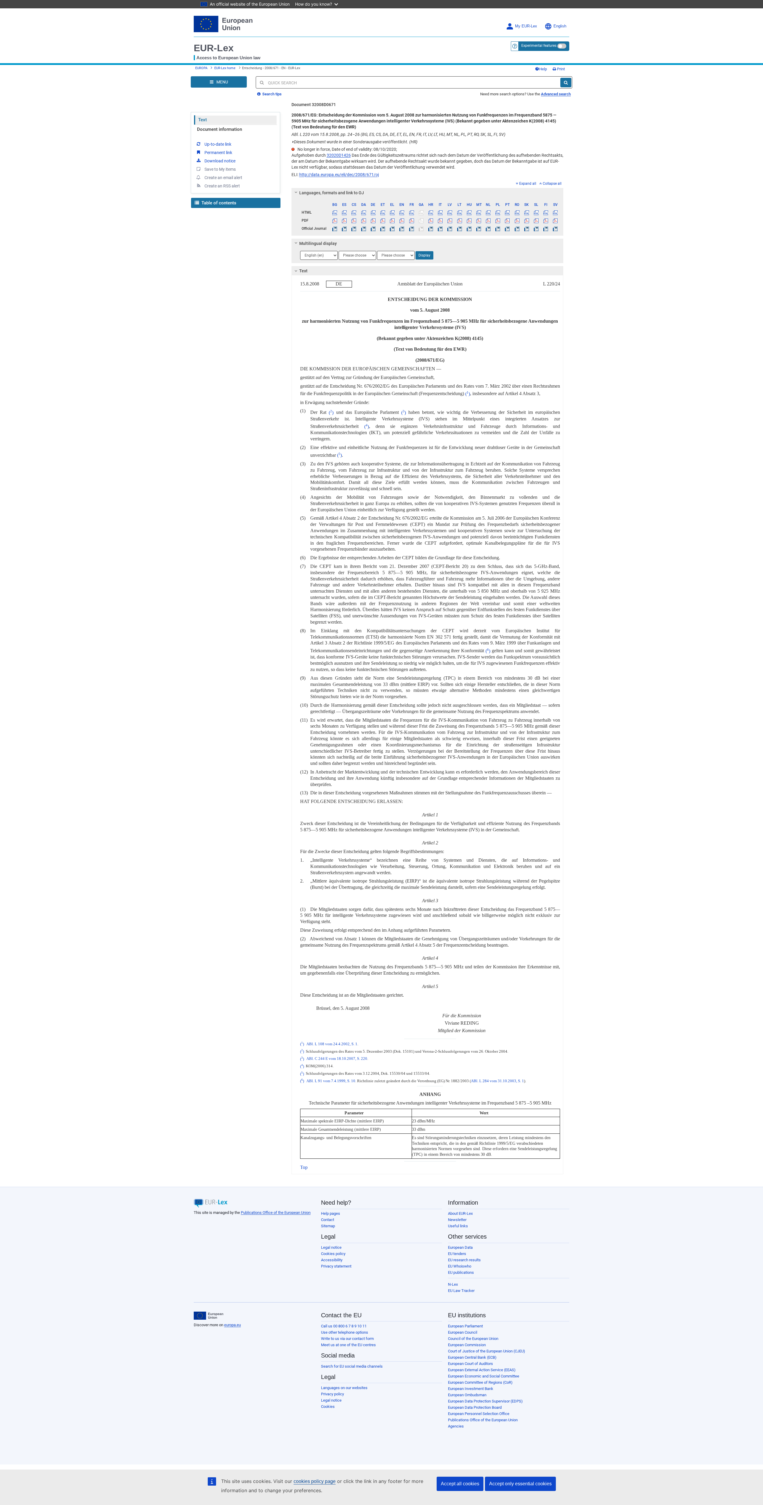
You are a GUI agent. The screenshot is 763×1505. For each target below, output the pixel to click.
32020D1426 (339, 155)
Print (560, 69)
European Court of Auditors (470, 1363)
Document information (219, 129)
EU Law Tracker (461, 1290)
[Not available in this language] (421, 212)
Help (543, 69)
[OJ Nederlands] (488, 228)
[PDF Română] (517, 220)
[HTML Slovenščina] (536, 212)
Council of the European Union (473, 1338)
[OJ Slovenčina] (526, 228)
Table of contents (218, 203)
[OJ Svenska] (555, 228)
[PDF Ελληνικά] (392, 220)
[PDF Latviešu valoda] (450, 220)
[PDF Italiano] (440, 220)
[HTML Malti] (478, 212)
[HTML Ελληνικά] (392, 212)
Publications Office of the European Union (276, 1212)
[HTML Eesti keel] (382, 212)
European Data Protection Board (475, 1407)
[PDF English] (402, 220)
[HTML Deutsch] (373, 212)
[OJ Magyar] (469, 228)
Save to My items (220, 169)
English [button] (559, 26)
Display (424, 255)
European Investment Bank (470, 1388)
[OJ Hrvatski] (430, 228)
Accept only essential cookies (520, 1483)
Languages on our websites (344, 1388)
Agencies (456, 1426)
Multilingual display (318, 243)
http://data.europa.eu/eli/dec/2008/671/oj (339, 174)
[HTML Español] (344, 212)
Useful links (458, 1226)
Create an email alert (223, 177)
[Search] (565, 82)
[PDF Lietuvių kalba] (459, 220)
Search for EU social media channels (352, 1366)
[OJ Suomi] (545, 228)
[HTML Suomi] (545, 212)
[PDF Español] (344, 220)
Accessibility (331, 1260)
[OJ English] (402, 228)
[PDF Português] (507, 220)
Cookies (328, 1406)
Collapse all (552, 183)
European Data (460, 1247)
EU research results (464, 1260)
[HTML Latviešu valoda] (450, 212)
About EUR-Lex (460, 1213)
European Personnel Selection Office (478, 1413)
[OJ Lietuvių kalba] (459, 228)
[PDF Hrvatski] (430, 220)
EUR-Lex (214, 48)
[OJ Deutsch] (373, 228)
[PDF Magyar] (469, 220)
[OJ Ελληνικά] (392, 228)
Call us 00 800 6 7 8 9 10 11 (344, 1326)
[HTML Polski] (498, 212)
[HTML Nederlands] (488, 212)
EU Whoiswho (459, 1266)
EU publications (461, 1272)
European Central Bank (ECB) (472, 1357)
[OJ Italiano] (440, 228)
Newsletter (457, 1219)
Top (304, 1167)
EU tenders (457, 1253)
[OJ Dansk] (363, 228)
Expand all (527, 183)
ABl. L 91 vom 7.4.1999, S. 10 (330, 1081)
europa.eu (232, 1325)
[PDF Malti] (478, 220)
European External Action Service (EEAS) (482, 1370)
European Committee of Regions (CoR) (480, 1382)
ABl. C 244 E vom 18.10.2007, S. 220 (336, 1059)
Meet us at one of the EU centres (348, 1345)
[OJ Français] (411, 228)
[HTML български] (334, 212)
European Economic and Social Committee (483, 1376)
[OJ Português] (507, 228)
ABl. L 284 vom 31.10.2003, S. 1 (497, 1081)
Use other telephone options (344, 1332)
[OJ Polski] (498, 228)
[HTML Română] (517, 212)
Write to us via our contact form (347, 1338)
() (467, 393)
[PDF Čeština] (354, 220)
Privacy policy (332, 1394)
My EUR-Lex (526, 26)
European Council (462, 1332)
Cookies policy (333, 1253)
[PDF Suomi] (545, 220)
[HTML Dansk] (363, 212)
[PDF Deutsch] (373, 220)
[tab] (427, 192)
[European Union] (208, 1316)
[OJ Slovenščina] (536, 228)
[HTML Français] (411, 212)
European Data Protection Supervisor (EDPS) (485, 1401)
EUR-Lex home (224, 68)
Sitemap (328, 1226)
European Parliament (465, 1326)
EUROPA (201, 68)
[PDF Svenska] (555, 220)
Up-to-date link (217, 144)
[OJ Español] (344, 228)
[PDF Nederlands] (488, 220)
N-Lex (453, 1284)
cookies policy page (315, 1481)
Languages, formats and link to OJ (331, 192)
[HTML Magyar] (469, 212)
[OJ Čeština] (354, 228)
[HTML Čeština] (354, 212)
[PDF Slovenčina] (526, 220)
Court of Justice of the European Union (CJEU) (486, 1351)
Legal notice (331, 1247)
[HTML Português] (507, 212)
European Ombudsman (467, 1395)
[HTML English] (402, 212)
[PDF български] (334, 220)
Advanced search (556, 94)
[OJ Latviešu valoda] (450, 228)
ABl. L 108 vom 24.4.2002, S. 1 (331, 1044)
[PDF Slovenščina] (536, 220)
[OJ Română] (517, 228)
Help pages (330, 1213)
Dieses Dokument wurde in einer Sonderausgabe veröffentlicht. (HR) (354, 141)
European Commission (467, 1345)
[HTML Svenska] (555, 212)
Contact (327, 1219)
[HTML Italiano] (440, 212)
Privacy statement (336, 1266)
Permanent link (218, 152)
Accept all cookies (460, 1483)
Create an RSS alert (222, 186)
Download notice (219, 161)
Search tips (271, 94)
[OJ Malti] (478, 228)
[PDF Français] (411, 220)
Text (202, 119)
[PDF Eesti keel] (382, 220)
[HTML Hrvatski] (430, 212)
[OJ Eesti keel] (382, 228)
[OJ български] (334, 228)
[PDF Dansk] (363, 220)
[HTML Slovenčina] (526, 212)
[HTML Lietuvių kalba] (459, 212)
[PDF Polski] (498, 220)
